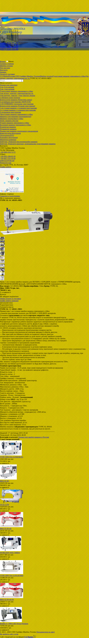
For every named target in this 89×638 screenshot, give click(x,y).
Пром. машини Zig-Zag (9, 121)
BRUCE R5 (4, 481)
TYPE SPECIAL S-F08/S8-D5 (11, 457)
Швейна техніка (6, 66)
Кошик (3, 62)
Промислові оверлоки (8, 85)
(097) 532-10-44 (9, 49)
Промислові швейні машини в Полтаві (33, 437)
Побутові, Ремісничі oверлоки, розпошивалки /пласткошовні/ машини (28, 144)
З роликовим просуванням (10, 112)
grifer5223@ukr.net (7, 161)
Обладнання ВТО (7, 135)
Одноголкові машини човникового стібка (16, 91)
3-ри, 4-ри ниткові (7, 89)
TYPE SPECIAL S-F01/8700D (11, 576)
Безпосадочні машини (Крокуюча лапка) (16, 100)
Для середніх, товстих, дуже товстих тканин (17, 95)
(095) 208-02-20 (9, 46)
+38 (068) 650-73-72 (7, 152)
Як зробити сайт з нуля (9, 634)
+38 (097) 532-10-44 (7, 158)
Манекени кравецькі (8, 140)
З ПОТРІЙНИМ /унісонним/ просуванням (16, 104)
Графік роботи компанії (9, 301)
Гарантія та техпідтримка (10, 196)
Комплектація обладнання (10, 133)
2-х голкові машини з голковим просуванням (18, 110)
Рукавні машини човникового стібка (14, 123)
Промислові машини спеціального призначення (19, 131)
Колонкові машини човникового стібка (15, 125)
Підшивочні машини (8, 129)
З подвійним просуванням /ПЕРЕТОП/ (15, 102)
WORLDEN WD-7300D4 (10, 553)
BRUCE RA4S (5, 529)
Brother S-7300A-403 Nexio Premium (14, 624)
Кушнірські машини (8, 127)
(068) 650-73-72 (9, 43)
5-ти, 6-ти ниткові (7, 87)
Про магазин (5, 68)
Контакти (4, 70)
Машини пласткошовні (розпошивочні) (15, 116)
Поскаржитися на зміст (46, 632)
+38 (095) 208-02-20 (7, 156)
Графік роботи (5, 167)
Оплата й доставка (7, 74)
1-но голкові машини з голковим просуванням (18, 108)
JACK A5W (4, 505)
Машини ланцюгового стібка (11, 119)
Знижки (3, 72)
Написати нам (5, 163)
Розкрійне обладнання (9, 137)
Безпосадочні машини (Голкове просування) (17, 106)
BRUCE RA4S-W (7, 600)
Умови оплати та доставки (10, 299)
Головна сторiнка (7, 64)
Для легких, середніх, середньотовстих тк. (16, 93)
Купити (3, 294)
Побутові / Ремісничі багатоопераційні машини (18, 142)
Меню (11, 62)
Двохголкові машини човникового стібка (16, 114)
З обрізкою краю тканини (10, 98)
